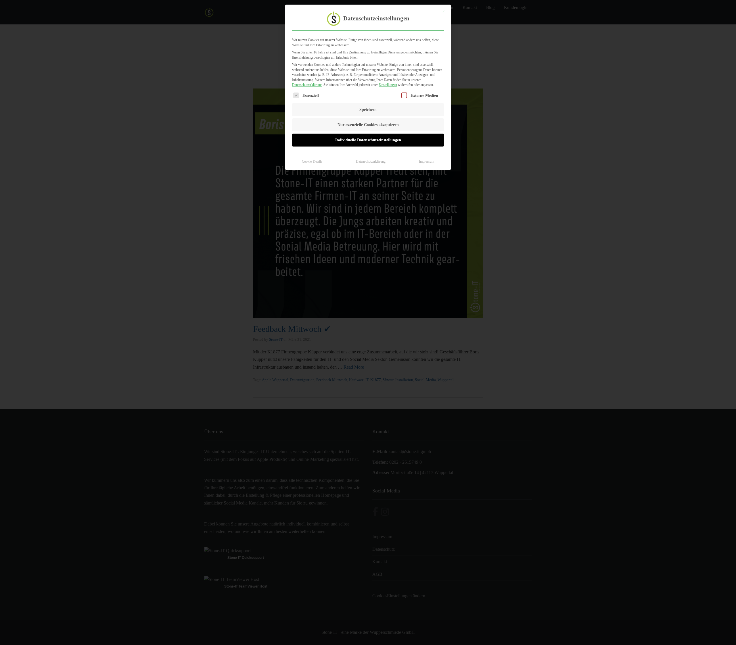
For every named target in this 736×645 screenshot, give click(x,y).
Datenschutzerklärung (307, 85)
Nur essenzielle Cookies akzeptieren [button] (368, 125)
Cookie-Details (312, 161)
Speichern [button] (368, 109)
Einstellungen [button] (388, 85)
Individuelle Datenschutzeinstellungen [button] (368, 140)
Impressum (426, 161)
